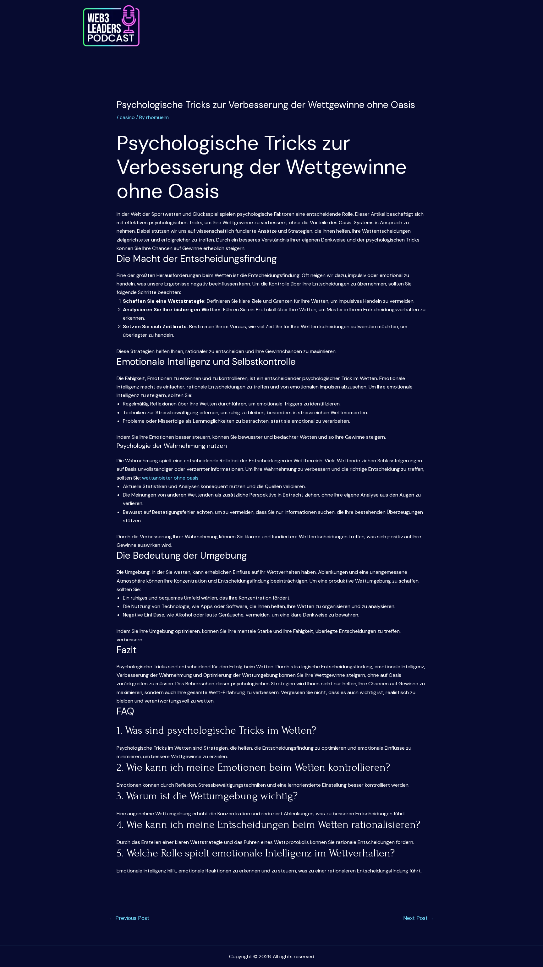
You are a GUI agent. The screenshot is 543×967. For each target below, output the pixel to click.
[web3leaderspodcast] (111, 26)
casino (127, 117)
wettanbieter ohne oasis (170, 478)
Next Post (419, 918)
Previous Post (128, 918)
